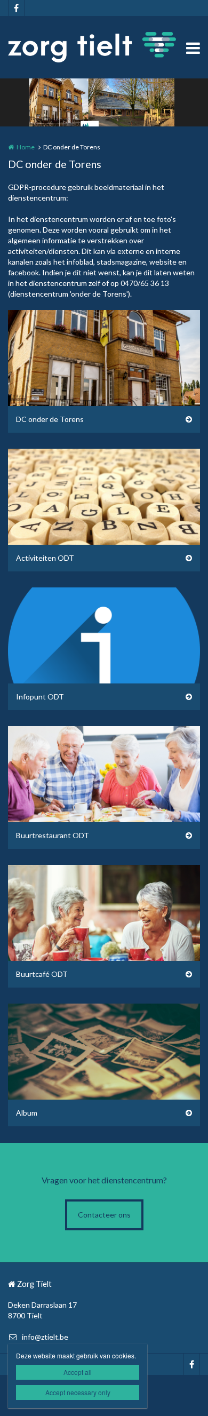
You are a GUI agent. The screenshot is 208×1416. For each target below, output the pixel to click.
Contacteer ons (104, 1214)
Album (26, 1112)
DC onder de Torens (50, 419)
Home (26, 147)
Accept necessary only (77, 1392)
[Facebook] (16, 8)
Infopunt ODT (40, 696)
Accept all (77, 1372)
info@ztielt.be (45, 1336)
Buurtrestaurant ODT (52, 835)
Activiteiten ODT (45, 557)
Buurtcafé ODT (42, 974)
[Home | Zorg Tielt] (104, 47)
